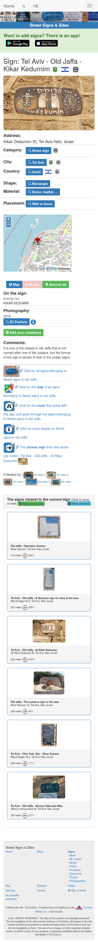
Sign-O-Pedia (78, 890)
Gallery (72, 885)
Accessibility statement (12, 897)
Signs (71, 851)
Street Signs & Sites (49, 25)
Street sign (40, 150)
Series (73, 862)
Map (16, 284)
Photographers (78, 881)
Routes (73, 877)
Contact (41, 890)
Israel (36, 171)
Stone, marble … (44, 192)
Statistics (42, 885)
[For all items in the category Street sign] (76, 68)
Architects (75, 870)
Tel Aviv (37, 162)
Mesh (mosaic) (80, 503)
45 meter (17, 481)
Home (8, 6)
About (40, 851)
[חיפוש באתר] (24, 5)
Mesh (73, 855)
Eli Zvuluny (18, 321)
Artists (73, 866)
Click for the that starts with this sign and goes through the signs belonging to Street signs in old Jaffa (37, 412)
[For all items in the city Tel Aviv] (55, 68)
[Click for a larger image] (49, 103)
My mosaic (76, 859)
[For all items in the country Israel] (65, 68)
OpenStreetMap (48, 268)
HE (36, 6)
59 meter (42, 481)
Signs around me (33, 504)
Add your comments (25, 332)
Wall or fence (41, 203)
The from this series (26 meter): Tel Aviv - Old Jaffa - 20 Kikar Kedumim (36, 454)
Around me (76, 873)
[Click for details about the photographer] (33, 322)
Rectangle (39, 183)
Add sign (10, 890)
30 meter (38, 474)
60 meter (66, 481)
